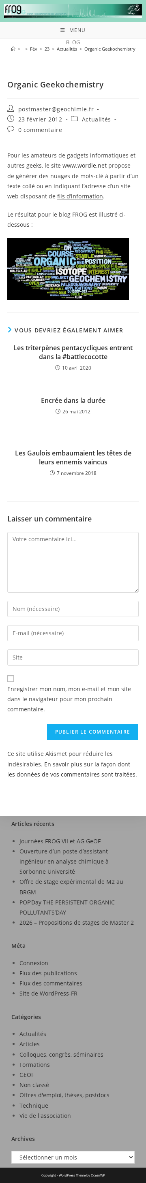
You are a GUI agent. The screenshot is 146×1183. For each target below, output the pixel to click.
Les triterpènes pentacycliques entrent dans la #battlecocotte (73, 352)
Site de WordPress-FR (48, 993)
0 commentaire (40, 130)
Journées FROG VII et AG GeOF (60, 841)
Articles (29, 1044)
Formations (34, 1064)
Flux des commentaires (50, 983)
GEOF (26, 1075)
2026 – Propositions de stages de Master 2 (76, 922)
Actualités (96, 119)
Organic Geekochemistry (109, 49)
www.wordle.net (84, 165)
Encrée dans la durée (73, 400)
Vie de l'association (45, 1115)
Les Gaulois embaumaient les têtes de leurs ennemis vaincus (73, 457)
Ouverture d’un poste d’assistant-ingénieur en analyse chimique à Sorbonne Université (64, 861)
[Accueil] (13, 49)
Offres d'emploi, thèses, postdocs (64, 1095)
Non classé (34, 1085)
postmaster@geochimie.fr (56, 109)
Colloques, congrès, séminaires (61, 1054)
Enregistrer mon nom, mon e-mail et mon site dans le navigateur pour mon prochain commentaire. (69, 699)
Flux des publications (48, 973)
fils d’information (80, 196)
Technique (33, 1105)
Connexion (33, 963)
